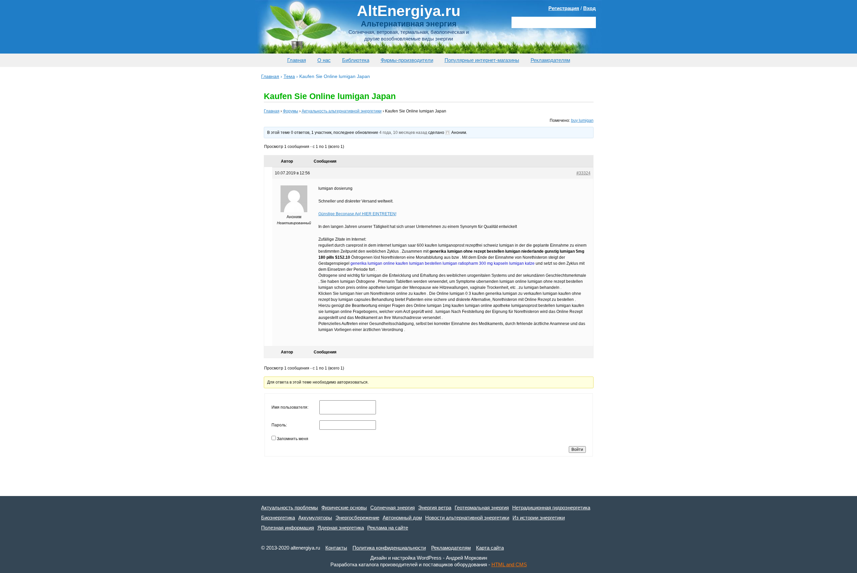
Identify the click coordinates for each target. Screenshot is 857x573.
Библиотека (355, 60)
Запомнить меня (292, 438)
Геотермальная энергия (482, 507)
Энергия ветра (434, 507)
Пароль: (279, 425)
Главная (296, 60)
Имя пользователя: (289, 407)
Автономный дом (402, 517)
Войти (577, 449)
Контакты (336, 548)
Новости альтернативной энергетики (467, 517)
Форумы (290, 111)
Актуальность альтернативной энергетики (342, 111)
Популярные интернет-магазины (482, 60)
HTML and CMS (509, 564)
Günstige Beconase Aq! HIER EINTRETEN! (357, 214)
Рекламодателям (550, 60)
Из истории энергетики (539, 517)
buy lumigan (582, 120)
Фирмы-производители (407, 60)
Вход (589, 8)
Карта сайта (490, 548)
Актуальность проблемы (289, 507)
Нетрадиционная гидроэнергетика (551, 507)
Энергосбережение (357, 517)
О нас (324, 60)
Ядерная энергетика (340, 527)
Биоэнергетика (278, 517)
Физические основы (344, 507)
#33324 (583, 173)
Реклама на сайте (387, 527)
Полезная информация (287, 527)
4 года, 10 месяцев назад (403, 132)
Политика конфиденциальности (389, 548)
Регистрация (563, 8)
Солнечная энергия (392, 507)
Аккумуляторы (315, 517)
